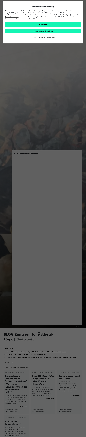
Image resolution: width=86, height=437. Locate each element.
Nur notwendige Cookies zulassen (43, 31)
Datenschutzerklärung (12, 17)
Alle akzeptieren (43, 24)
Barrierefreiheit (51, 37)
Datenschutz (42, 37)
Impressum (34, 37)
